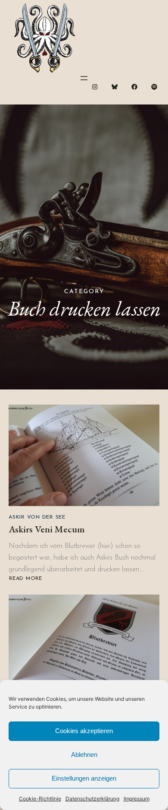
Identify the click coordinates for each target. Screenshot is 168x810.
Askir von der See (37, 517)
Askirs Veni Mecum (47, 529)
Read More (25, 579)
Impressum (136, 798)
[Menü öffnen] (84, 78)
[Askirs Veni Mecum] (84, 455)
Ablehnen (84, 754)
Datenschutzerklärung (92, 798)
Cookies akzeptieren (84, 730)
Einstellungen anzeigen (84, 778)
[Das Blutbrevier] (84, 645)
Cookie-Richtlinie (40, 798)
